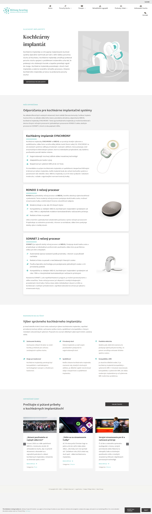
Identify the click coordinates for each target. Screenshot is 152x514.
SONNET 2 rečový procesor (43, 238)
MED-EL (56, 141)
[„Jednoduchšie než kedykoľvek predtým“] (112, 418)
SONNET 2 (29, 244)
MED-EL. (63, 244)
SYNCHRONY (47, 141)
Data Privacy (100, 489)
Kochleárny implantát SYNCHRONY (48, 136)
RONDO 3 (29, 196)
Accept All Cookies (130, 510)
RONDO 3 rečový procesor (42, 190)
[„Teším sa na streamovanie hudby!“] (40, 418)
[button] (24, 444)
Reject (146, 510)
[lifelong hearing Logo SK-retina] (15, 8)
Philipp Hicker (91, 489)
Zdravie (36, 464)
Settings (28, 511)
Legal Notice (78, 489)
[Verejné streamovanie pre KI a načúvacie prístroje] (76, 418)
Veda (107, 462)
